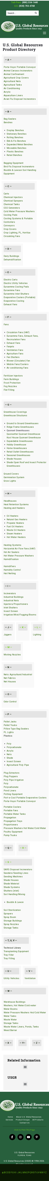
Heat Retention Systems (16, 504)
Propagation (10, 817)
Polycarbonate (14, 747)
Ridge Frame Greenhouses (20, 427)
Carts (6, 193)
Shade (10, 758)
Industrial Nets (11, 600)
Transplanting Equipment (16, 951)
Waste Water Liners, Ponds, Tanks (21, 1026)
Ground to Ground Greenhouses (23, 423)
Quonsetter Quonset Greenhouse (23, 434)
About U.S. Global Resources (28, 1117)
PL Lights (9, 732)
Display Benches (15, 130)
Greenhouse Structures (15, 415)
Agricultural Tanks (13, 85)
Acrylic (7, 92)
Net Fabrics (10, 678)
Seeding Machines (13, 876)
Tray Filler (9, 955)
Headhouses (10, 501)
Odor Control (10, 701)
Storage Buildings (13, 920)
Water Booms (11, 1009)
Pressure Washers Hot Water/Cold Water (25, 828)
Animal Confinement (14, 74)
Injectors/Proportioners (16, 604)
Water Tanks (10, 1016)
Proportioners (11, 824)
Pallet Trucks (10, 725)
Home (10, 1117)
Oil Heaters (12, 516)
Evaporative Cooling (14, 301)
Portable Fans (11, 810)
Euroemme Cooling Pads (16, 286)
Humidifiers (10, 566)
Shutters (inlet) (11, 890)
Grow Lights (10, 481)
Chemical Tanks (12, 204)
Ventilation (30, 978)
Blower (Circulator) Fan (18, 360)
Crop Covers (10, 229)
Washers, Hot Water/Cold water (20, 1005)
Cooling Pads (10, 215)
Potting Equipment (13, 794)
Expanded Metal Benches (20, 144)
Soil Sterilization (12, 910)
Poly (9, 743)
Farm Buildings (11, 379)
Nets (9, 754)
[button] (25, 1067)
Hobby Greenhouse (16, 444)
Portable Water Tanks (15, 814)
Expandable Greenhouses (20, 441)
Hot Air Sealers (11, 552)
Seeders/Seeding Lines (16, 873)
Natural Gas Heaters (17, 519)
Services (9, 1120)
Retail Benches (14, 155)
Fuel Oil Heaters (15, 526)
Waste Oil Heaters (16, 530)
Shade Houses (14, 459)
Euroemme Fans (12, 290)
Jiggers (8, 634)
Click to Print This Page (24, 1130)
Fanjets (10, 346)
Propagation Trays (13, 821)
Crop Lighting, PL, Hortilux (17, 232)
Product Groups (23, 1120)
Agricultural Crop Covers (16, 77)
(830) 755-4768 (27, 6)
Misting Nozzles (12, 654)
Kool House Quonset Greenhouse (24, 437)
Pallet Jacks (10, 721)
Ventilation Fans (15, 350)
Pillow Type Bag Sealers (16, 728)
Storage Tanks (11, 927)
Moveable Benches (16, 148)
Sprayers (8, 913)
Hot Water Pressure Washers (19, 555)
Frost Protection (12, 382)
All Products (37, 1120)
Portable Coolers (12, 807)
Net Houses (10, 681)
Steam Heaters (14, 533)
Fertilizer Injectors (13, 375)
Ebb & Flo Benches (16, 141)
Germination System (14, 477)
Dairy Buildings (11, 256)
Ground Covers (11, 474)
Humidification (11, 559)
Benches (8, 122)
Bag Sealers (10, 119)
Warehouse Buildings (14, 1002)
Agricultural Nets (12, 81)
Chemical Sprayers (13, 200)
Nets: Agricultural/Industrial (18, 674)
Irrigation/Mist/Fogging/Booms (20, 614)
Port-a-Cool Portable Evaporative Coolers (25, 797)
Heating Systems (12, 545)
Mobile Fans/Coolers (17, 364)
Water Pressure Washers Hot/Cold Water (25, 1012)
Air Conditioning (12, 88)
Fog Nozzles (10, 386)
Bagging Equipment (13, 163)
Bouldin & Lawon (15, 902)
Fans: (6, 324)
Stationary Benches (17, 134)
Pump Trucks (10, 835)
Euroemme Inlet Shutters (16, 294)
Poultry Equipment (13, 831)
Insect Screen (11, 611)
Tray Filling (9, 958)
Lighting (37, 634)
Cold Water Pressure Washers (19, 211)
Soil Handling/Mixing (14, 894)
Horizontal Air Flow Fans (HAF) (19, 548)
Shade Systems (12, 887)
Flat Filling (9, 390)
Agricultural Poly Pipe (18, 765)
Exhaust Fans (10, 304)
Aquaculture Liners (13, 95)
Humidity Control (12, 570)
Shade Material (11, 883)
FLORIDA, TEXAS (24, 1155)
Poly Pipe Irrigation (14, 780)
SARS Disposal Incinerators (18, 869)
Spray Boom (10, 917)
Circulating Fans (12, 236)
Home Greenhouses (17, 448)
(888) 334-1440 (30, 2)
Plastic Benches (15, 151)
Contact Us (25, 1123)
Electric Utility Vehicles (16, 283)
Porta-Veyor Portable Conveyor (20, 67)
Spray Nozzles (11, 924)
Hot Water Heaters (16, 537)
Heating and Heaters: (14, 508)
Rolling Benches (15, 137)
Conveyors (9, 225)
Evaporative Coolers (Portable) (19, 297)
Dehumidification (12, 259)
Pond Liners (10, 790)
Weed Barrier (10, 1030)
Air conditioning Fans (17, 368)
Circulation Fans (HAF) (18, 332)
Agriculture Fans (15, 353)
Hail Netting (10, 573)
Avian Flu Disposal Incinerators (20, 99)
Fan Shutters (13, 357)
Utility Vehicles (11, 978)
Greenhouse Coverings (15, 412)
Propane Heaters (15, 523)
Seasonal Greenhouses (18, 455)
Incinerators (10, 593)
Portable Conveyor (26, 801)
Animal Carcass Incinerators (18, 70)
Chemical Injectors (13, 197)
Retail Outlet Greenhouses (20, 451)
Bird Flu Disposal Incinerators (19, 166)
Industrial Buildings (14, 597)
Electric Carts (10, 279)
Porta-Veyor (10, 801)
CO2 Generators (12, 208)
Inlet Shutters (11, 607)
